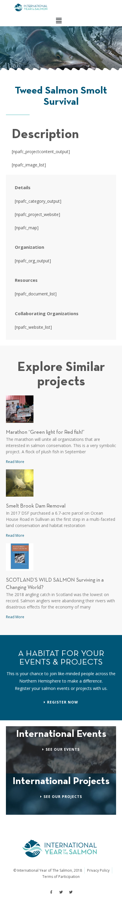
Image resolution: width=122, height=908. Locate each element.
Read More (15, 461)
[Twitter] (61, 892)
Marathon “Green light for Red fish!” (45, 432)
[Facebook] (51, 892)
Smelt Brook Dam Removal (35, 506)
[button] (59, 20)
